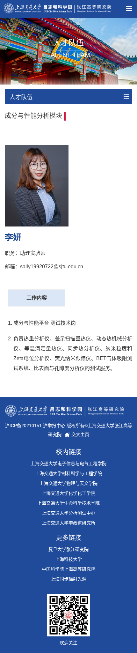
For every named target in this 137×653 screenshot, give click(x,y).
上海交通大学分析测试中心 (68, 513)
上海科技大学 (68, 559)
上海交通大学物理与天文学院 (68, 483)
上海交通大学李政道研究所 (68, 522)
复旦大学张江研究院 (68, 549)
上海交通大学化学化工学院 (68, 493)
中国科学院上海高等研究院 (68, 569)
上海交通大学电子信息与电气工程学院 (68, 463)
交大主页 (79, 434)
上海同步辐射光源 (68, 579)
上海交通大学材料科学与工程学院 (68, 473)
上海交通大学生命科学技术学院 (68, 503)
